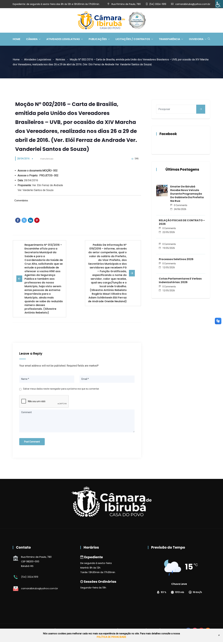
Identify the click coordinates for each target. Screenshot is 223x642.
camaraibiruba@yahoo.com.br (192, 4)
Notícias (60, 59)
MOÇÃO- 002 (50, 170)
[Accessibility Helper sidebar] (219, 4)
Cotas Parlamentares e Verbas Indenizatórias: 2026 (180, 280)
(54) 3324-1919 (157, 4)
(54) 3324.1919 (29, 576)
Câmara (32, 39)
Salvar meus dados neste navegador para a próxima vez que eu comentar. (61, 388)
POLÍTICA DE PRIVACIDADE (111, 636)
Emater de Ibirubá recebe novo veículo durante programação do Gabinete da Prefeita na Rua (187, 194)
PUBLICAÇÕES (98, 39)
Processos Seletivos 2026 (176, 259)
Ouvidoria (196, 39)
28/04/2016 (23, 158)
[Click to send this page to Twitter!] (24, 220)
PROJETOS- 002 (48, 175)
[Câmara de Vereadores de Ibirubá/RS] (111, 20)
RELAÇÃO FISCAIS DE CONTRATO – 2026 (182, 222)
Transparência (169, 39)
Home (16, 39)
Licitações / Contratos (133, 39)
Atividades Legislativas (63, 39)
